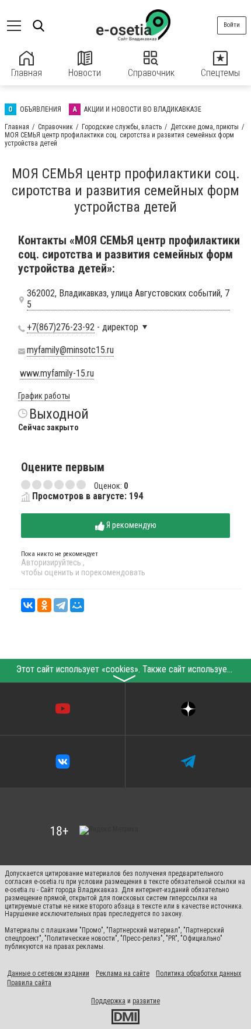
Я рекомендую (130, 525)
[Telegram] (61, 605)
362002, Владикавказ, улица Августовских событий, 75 (128, 298)
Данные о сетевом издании (48, 973)
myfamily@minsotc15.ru (70, 350)
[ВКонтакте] (28, 605)
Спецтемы (220, 72)
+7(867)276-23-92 (61, 327)
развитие (146, 1001)
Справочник (151, 72)
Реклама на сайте (122, 973)
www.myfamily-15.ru (57, 373)
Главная (26, 72)
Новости (84, 72)
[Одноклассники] (44, 605)
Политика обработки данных (198, 973)
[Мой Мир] (77, 605)
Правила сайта (29, 983)
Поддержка (108, 1001)
